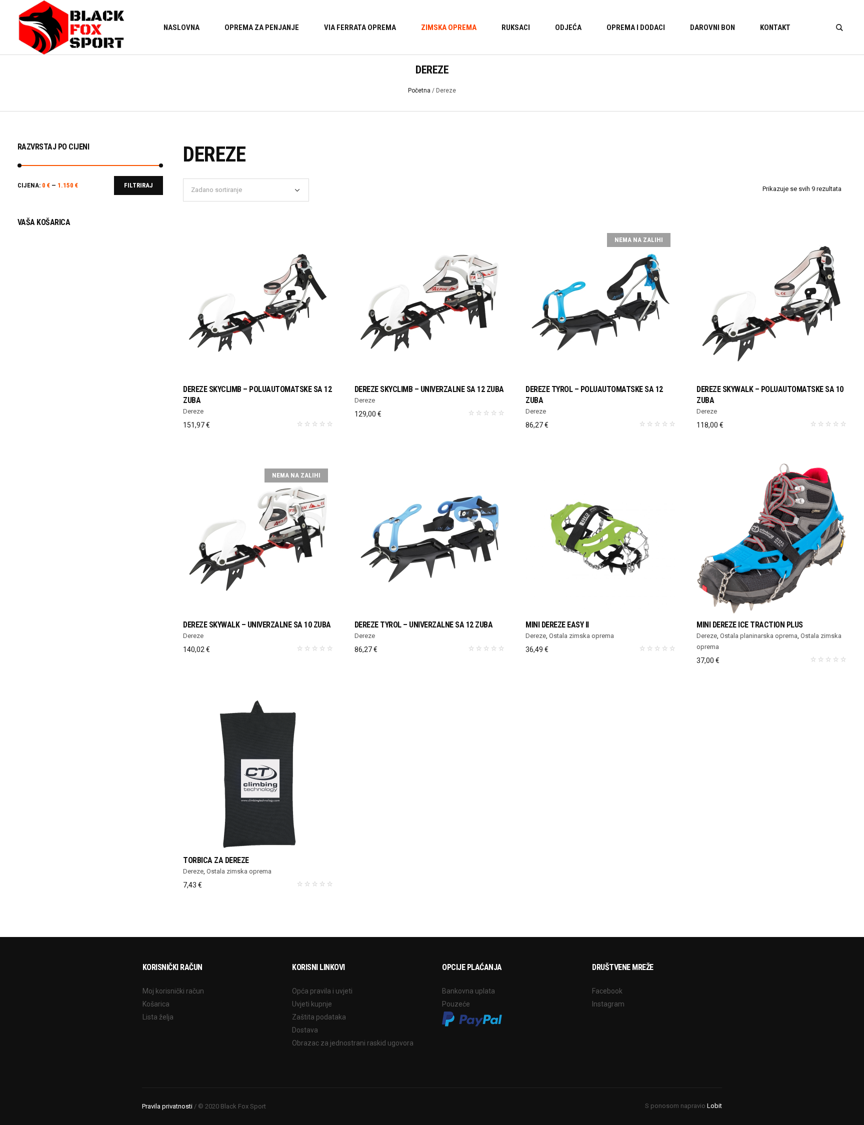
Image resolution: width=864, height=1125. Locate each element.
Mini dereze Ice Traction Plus (749, 625)
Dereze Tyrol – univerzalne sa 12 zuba (423, 625)
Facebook (607, 991)
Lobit (714, 1106)
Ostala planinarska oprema (759, 636)
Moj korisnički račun (173, 991)
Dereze (193, 411)
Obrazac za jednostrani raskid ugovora (353, 1043)
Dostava (305, 1030)
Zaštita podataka (319, 1017)
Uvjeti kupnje (312, 1004)
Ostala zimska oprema (581, 636)
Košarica (156, 1004)
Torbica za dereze (216, 860)
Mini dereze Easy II (557, 625)
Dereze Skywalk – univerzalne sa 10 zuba (257, 625)
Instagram (608, 1004)
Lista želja (158, 1017)
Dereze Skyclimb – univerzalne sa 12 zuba (429, 389)
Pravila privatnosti (167, 1106)
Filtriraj (138, 185)
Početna (419, 90)
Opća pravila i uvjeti (322, 991)
